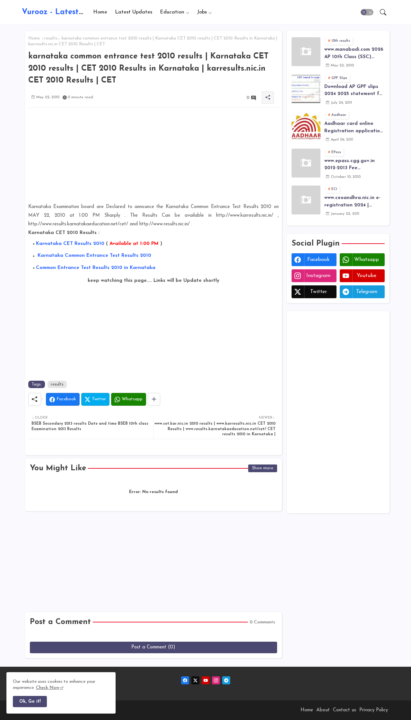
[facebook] (185, 680)
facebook (318, 259)
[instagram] (216, 680)
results (50, 38)
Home (100, 11)
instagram (318, 275)
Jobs (202, 11)
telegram (366, 291)
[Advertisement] (153, 158)
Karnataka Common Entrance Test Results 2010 (94, 255)
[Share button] (154, 399)
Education (172, 11)
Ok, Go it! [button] (29, 701)
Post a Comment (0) (153, 647)
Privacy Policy (373, 710)
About (323, 710)
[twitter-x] (195, 680)
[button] (367, 12)
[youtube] (206, 680)
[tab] (100, 12)
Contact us (344, 710)
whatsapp (366, 259)
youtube (366, 275)
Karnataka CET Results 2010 (70, 243)
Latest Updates (133, 11)
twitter (318, 291)
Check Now (47, 687)
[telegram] (226, 680)
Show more (262, 468)
